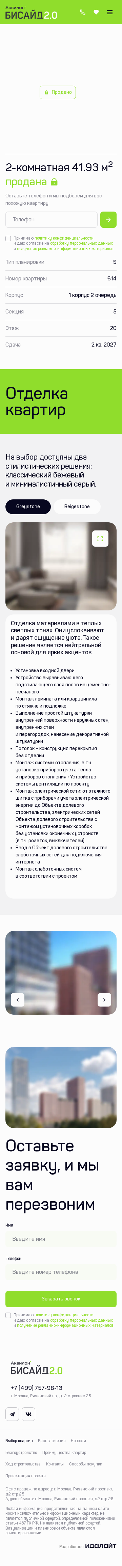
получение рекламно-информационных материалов (65, 248)
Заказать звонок (61, 1299)
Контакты (55, 1464)
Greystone (28, 507)
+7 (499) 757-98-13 (82, 12)
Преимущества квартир (64, 1452)
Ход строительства (23, 1464)
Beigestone (77, 507)
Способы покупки (85, 1464)
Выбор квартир (19, 1440)
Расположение (51, 1440)
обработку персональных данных (81, 243)
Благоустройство (21, 1452)
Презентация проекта (25, 1476)
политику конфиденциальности (64, 238)
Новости (78, 1440)
